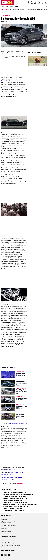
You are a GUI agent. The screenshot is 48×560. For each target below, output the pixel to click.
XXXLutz (35, 9)
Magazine (16, 6)
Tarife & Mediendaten (5, 542)
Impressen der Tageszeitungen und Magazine (10, 545)
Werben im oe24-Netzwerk (7, 527)
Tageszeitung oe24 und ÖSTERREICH (9, 536)
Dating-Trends (40, 9)
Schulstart (17, 9)
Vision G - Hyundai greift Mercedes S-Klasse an (12, 474)
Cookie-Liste (3, 524)
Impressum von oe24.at (6, 531)
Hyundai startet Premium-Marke (18, 423)
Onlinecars (46, 9)
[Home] (1, 12)
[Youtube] (9, 555)
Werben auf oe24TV (5, 528)
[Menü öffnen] (46, 6)
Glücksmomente (11, 9)
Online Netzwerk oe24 (6, 515)
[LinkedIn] (13, 555)
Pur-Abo (3, 530)
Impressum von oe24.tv (6, 533)
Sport (7, 6)
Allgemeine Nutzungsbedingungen (8, 521)
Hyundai (15, 77)
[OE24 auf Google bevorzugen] (25, 56)
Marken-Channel (10, 470)
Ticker (2, 6)
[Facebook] (2, 555)
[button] (30, 64)
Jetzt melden (19, 483)
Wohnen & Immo (23, 9)
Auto (4, 12)
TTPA (2, 547)
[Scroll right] (46, 9)
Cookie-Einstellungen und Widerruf (8, 525)
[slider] (34, 64)
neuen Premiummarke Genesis (12, 80)
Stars (11, 6)
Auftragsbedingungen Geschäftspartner (9, 541)
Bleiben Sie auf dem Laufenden (8, 550)
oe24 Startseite (4, 519)
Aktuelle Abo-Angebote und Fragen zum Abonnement (12, 544)
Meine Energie (30, 9)
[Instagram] (5, 555)
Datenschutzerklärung (6, 522)
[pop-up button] (43, 64)
